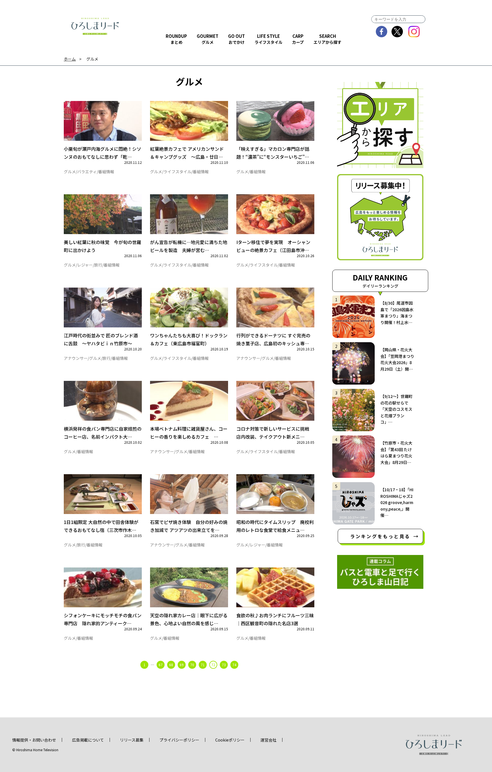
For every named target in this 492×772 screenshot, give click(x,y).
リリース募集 (132, 740)
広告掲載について (88, 740)
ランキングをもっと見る (380, 536)
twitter (397, 31)
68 (171, 664)
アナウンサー (76, 358)
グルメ (70, 172)
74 (234, 664)
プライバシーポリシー (179, 740)
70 (192, 664)
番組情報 (106, 172)
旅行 (98, 265)
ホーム (70, 59)
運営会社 (268, 740)
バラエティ (87, 172)
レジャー (85, 265)
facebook (382, 31)
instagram (414, 31)
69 (182, 664)
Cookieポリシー (230, 740)
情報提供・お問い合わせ (34, 740)
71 (203, 664)
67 (161, 664)
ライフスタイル (177, 172)
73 (224, 664)
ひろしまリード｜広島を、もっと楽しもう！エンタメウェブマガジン (95, 26)
